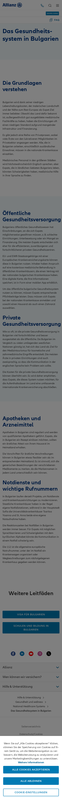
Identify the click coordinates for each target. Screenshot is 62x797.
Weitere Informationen (31, 762)
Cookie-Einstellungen (31, 792)
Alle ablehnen (31, 781)
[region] (31, 766)
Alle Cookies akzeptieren (31, 769)
